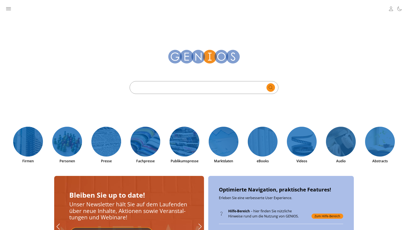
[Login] (391, 8)
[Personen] (67, 142)
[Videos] (302, 142)
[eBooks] (263, 142)
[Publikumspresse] (184, 142)
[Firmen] (28, 142)
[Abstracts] (380, 142)
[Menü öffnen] (8, 8)
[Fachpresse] (145, 142)
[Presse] (106, 142)
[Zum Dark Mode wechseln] (399, 8)
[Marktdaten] (223, 142)
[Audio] (341, 142)
